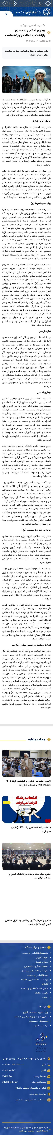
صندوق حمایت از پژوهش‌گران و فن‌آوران (31, 1016)
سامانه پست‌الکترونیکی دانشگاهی (31, 1099)
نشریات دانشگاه (41, 993)
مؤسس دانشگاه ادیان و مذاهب (35, 953)
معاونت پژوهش (41, 962)
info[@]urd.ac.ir (10, 1082)
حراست (45, 997)
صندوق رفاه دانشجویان (38, 1021)
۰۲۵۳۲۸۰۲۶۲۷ (9, 1070)
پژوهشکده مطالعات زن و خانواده (34, 979)
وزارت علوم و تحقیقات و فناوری (35, 1012)
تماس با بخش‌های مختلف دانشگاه (30, 1088)
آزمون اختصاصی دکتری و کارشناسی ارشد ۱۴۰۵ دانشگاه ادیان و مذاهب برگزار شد (28, 783)
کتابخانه (45, 984)
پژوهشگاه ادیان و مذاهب (37, 975)
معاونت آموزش (42, 957)
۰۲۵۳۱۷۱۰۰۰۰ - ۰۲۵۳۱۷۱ (13, 1064)
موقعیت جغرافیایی (37, 1094)
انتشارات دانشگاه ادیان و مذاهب (34, 988)
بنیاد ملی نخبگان (41, 1025)
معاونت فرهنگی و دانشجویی (36, 966)
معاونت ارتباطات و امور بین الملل (34, 970)
